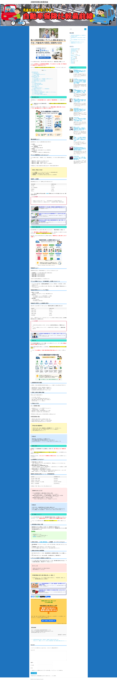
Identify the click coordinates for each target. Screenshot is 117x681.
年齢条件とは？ (35, 77)
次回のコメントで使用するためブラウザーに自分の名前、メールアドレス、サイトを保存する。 (47, 670)
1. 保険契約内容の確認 (36, 83)
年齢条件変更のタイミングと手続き (38, 79)
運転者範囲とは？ (36, 73)
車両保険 (72, 59)
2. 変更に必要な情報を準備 (37, 84)
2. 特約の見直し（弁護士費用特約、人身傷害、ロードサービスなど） (44, 92)
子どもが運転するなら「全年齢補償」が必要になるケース (42, 78)
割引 (71, 53)
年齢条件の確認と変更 (35, 76)
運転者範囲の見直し (35, 72)
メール (32, 665)
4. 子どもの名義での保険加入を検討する (39, 94)
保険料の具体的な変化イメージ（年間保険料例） (41, 88)
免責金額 (34, 536)
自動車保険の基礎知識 (74, 48)
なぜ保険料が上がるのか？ (37, 87)
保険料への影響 (35, 75)
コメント (33, 650)
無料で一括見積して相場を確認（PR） (48, 620)
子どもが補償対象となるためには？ (38, 74)
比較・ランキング (74, 60)
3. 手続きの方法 (35, 85)
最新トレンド (73, 57)
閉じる (45, 70)
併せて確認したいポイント (36, 89)
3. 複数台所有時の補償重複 (37, 93)
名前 (32, 662)
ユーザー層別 (73, 56)
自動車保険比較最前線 (39, 2)
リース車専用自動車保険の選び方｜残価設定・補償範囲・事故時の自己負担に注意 (44, 639)
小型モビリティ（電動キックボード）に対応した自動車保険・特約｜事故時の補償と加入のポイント (49, 640)
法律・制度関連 (73, 58)
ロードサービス (73, 54)
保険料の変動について (35, 86)
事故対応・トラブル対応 (75, 55)
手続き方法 (33, 82)
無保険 (47, 193)
